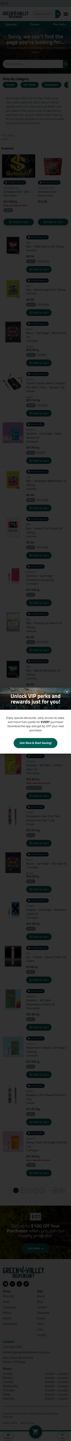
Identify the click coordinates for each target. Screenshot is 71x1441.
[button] (66, 691)
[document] (35, 720)
